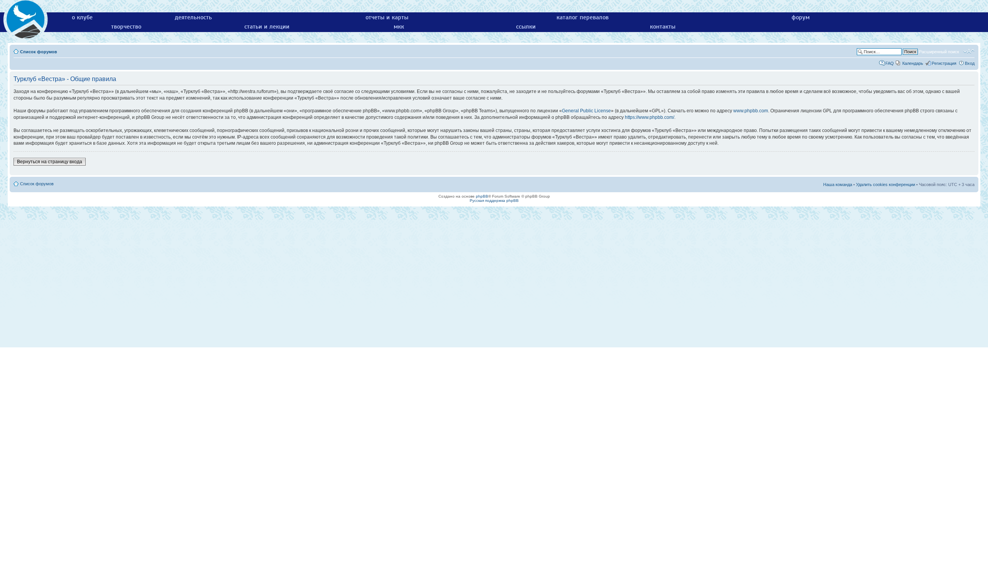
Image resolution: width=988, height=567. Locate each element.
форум (801, 17)
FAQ (889, 63)
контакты (662, 26)
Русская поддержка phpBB (494, 200)
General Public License (586, 110)
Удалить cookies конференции (885, 184)
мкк (399, 26)
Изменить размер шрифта (968, 51)
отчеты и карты (386, 17)
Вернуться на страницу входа (49, 161)
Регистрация (944, 63)
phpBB (482, 196)
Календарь (912, 63)
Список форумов (38, 51)
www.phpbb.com (750, 110)
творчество (126, 26)
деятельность (193, 17)
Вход (969, 63)
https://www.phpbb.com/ (649, 117)
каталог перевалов (583, 17)
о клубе (82, 17)
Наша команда (837, 184)
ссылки (526, 26)
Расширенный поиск (939, 51)
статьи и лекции (266, 26)
